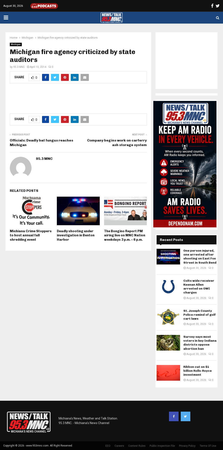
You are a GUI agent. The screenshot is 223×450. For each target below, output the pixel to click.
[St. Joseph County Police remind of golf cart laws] (168, 317)
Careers (119, 445)
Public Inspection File (162, 445)
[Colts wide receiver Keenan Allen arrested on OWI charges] (168, 287)
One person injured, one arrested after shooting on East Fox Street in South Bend (199, 256)
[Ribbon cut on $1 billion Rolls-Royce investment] (168, 373)
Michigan (16, 44)
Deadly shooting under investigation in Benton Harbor (76, 235)
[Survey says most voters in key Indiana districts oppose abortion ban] (168, 343)
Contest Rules (136, 445)
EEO (107, 445)
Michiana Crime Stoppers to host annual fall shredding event (31, 235)
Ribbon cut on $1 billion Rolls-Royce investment (197, 371)
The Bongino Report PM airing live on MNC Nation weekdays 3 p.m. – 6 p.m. (124, 235)
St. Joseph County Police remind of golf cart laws (199, 314)
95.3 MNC (19, 66)
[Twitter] (185, 416)
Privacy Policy (187, 445)
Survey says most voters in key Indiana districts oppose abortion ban (199, 343)
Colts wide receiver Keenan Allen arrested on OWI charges (198, 287)
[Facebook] (174, 416)
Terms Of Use (208, 445)
